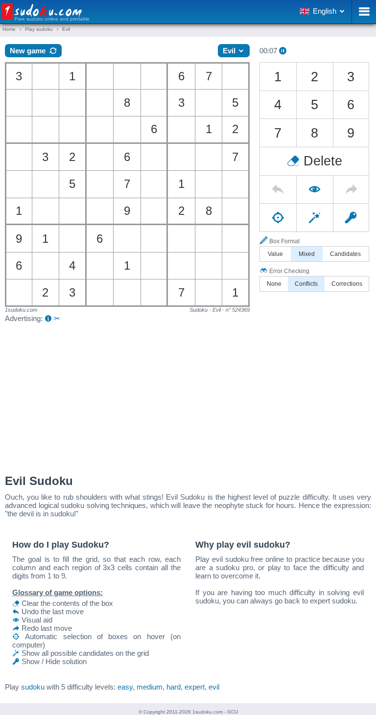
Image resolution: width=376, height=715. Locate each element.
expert (195, 687)
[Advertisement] (188, 395)
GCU (232, 712)
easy (125, 687)
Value (275, 254)
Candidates (345, 254)
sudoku (33, 687)
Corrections (346, 283)
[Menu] (364, 11)
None (274, 283)
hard (173, 687)
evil (214, 687)
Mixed (307, 254)
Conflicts (306, 283)
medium (150, 687)
